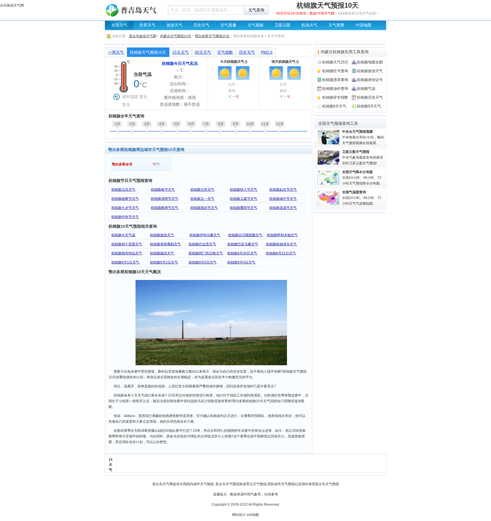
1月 (117, 124)
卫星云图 (282, 25)
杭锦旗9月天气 (369, 106)
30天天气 (203, 52)
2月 (132, 124)
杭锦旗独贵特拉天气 (126, 253)
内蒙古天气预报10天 (175, 36)
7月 (206, 124)
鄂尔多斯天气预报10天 (212, 36)
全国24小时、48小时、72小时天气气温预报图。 (361, 198)
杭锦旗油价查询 (335, 88)
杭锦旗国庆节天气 (204, 208)
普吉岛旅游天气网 (142, 36)
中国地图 (363, 25)
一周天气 (116, 52)
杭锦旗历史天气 (370, 97)
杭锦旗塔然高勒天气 (165, 244)
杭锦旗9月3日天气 (203, 262)
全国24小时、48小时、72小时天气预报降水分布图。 (362, 177)
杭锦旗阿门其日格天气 (206, 253)
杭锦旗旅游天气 (162, 235)
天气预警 (336, 25)
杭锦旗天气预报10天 (148, 52)
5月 (176, 124)
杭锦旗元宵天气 (202, 190)
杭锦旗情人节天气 (243, 190)
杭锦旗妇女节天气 (283, 190)
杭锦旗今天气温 (123, 235)
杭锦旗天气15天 (335, 62)
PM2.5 (266, 52)
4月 (162, 124)
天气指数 (225, 52)
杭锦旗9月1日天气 (125, 262)
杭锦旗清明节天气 (164, 199)
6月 (191, 124)
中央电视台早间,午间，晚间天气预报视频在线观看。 (363, 137)
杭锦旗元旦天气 (123, 190)
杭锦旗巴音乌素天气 (242, 244)
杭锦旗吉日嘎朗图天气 (245, 235)
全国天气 (119, 25)
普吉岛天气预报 (227, 484)
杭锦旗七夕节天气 (125, 208)
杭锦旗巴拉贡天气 (202, 244)
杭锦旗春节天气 (163, 190)
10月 (250, 124)
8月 (221, 124)
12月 (280, 124)
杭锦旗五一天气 (202, 199)
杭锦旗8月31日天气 (281, 253)
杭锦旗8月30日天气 (242, 253)
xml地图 (253, 515)
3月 (147, 124)
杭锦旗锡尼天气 (162, 253)
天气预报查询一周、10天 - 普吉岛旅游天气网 (132, 10)
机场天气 (309, 25)
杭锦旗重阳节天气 (243, 208)
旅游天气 (174, 25)
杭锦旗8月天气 (334, 106)
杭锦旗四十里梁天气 (126, 244)
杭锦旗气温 (366, 88)
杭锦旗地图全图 (370, 62)
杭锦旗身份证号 (370, 80)
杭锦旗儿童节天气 (243, 199)
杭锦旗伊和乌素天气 (205, 235)
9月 (235, 124)
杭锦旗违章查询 (335, 80)
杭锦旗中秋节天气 (125, 217)
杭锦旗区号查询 (335, 71)
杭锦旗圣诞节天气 (283, 208)
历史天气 (201, 25)
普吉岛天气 (160, 484)
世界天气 (147, 25)
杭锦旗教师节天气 (164, 208)
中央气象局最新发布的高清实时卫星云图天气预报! (362, 157)
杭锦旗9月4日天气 (241, 262)
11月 (265, 124)
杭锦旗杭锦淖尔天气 (281, 244)
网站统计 (239, 515)
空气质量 (228, 25)
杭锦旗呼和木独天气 (282, 235)
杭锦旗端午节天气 (283, 199)
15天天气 (180, 52)
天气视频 (255, 25)
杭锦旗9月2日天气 (164, 262)
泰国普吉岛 (316, 484)
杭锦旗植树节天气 (125, 199)
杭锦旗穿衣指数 (335, 97)
